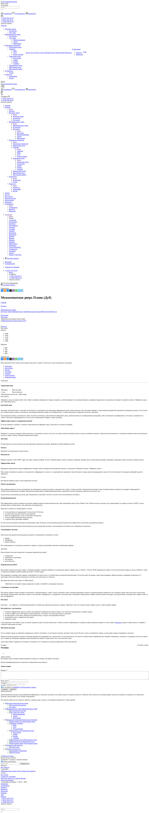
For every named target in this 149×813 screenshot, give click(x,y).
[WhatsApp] (16, 290)
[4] (9, 323)
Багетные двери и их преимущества (13, 778)
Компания (4, 784)
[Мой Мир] (7, 290)
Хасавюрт (12, 251)
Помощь (4, 793)
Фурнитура (17, 180)
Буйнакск (12, 224)
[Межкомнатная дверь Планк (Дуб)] (13, 321)
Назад (11, 109)
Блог (2, 795)
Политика (4, 791)
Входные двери (18, 116)
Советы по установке (8, 776)
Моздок (11, 236)
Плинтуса (16, 187)
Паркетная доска (23, 162)
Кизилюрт (12, 233)
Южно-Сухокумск (15, 255)
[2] (4, 323)
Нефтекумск (13, 244)
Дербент (12, 231)
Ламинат (20, 151)
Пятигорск (12, 245)
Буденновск (13, 222)
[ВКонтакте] (2, 290)
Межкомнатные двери (20, 125)
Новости (4, 787)
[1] (2, 323)
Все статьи (4, 775)
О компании (13, 207)
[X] (10, 290)
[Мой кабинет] (2, 16)
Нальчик (12, 242)
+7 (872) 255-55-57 (7, 18)
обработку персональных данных (24, 687)
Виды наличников (7, 780)
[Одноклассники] (5, 290)
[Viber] (13, 290)
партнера (118, 622)
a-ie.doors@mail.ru (9, 285)
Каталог (11, 111)
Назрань (12, 240)
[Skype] (19, 290)
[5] (11, 323)
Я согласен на (19, 687)
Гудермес (12, 229)
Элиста (11, 253)
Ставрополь (13, 249)
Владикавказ (13, 225)
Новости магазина (9, 762)
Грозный (12, 227)
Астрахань (12, 220)
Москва (11, 238)
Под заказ (20, 133)
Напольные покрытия (20, 144)
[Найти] (1, 811)
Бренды (3, 796)
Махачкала (12, 234)
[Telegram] (22, 290)
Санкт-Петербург (15, 247)
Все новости (5, 767)
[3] (7, 323)
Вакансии (4, 789)
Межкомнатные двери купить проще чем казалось (18, 771)
